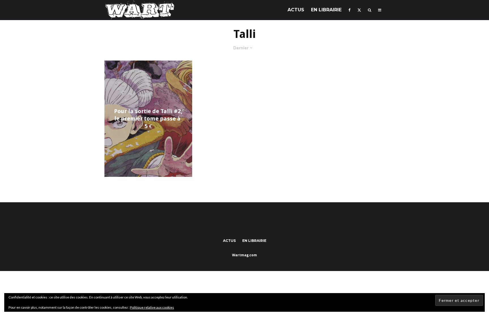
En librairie (326, 9)
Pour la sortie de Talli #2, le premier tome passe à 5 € (148, 119)
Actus (296, 9)
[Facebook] (349, 10)
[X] (359, 10)
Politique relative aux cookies (152, 307)
